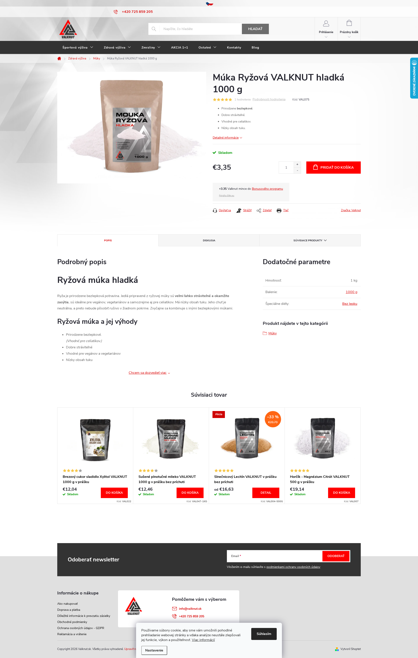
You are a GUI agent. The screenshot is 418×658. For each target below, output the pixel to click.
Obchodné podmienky (72, 622)
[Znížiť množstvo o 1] (297, 170)
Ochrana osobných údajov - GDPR (80, 628)
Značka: (351, 210)
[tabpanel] (95, 456)
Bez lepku (349, 303)
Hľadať (255, 29)
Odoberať (336, 556)
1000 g (351, 292)
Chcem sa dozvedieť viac (148, 372)
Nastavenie (154, 650)
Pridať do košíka (337, 167)
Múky (272, 333)
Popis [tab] (108, 240)
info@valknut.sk (190, 609)
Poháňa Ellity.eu (226, 195)
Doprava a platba (68, 610)
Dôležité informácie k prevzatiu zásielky (83, 616)
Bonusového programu (267, 189)
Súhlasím (264, 633)
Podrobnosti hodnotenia (269, 99)
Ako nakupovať (67, 604)
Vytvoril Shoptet (350, 649)
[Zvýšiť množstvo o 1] (297, 165)
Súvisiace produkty (307, 240)
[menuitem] (78, 47)
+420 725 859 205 (191, 616)
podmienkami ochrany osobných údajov (293, 567)
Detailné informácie (226, 138)
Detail (266, 493)
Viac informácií (203, 640)
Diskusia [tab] (209, 240)
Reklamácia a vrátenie (71, 634)
